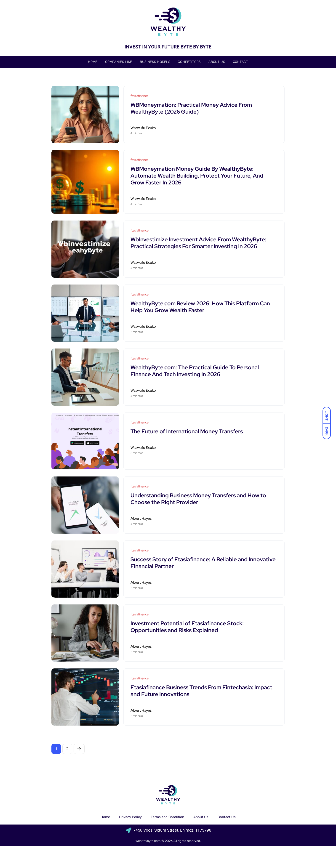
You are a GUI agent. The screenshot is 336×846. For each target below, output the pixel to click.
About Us (216, 62)
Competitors (189, 62)
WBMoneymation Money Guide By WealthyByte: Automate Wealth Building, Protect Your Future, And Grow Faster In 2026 (197, 175)
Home (92, 62)
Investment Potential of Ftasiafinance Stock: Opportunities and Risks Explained (187, 627)
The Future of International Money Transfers (187, 431)
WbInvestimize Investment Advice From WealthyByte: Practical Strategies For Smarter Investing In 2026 (198, 243)
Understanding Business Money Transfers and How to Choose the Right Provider (198, 499)
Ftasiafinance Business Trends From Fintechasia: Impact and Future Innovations (201, 691)
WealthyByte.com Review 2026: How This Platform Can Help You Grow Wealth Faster (200, 307)
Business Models (155, 62)
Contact (240, 62)
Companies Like (118, 62)
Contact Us (227, 817)
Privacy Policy (130, 817)
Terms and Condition (167, 817)
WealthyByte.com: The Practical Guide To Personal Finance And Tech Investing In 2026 (195, 371)
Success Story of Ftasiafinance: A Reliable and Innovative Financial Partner (203, 563)
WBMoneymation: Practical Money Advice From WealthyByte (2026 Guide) (191, 108)
